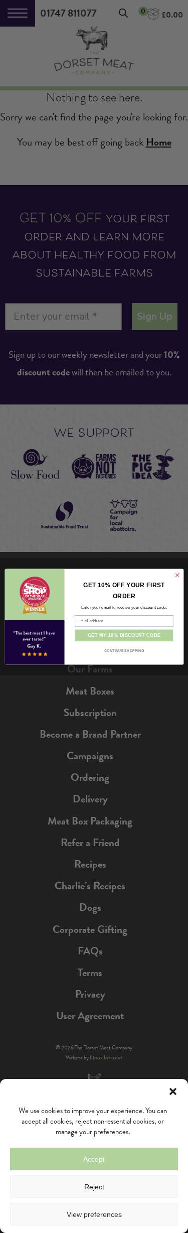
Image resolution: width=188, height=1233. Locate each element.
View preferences (94, 1214)
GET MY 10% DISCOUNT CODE (123, 635)
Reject (94, 1187)
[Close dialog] (176, 575)
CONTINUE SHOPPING (124, 650)
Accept (94, 1159)
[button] (173, 1091)
